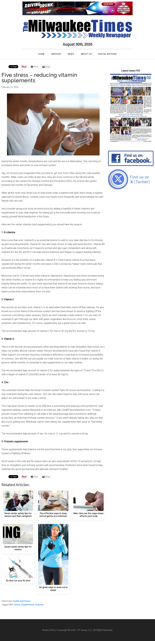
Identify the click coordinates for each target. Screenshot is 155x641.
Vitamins (39, 604)
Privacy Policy (49, 630)
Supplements (27, 604)
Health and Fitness (21, 601)
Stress (17, 604)
